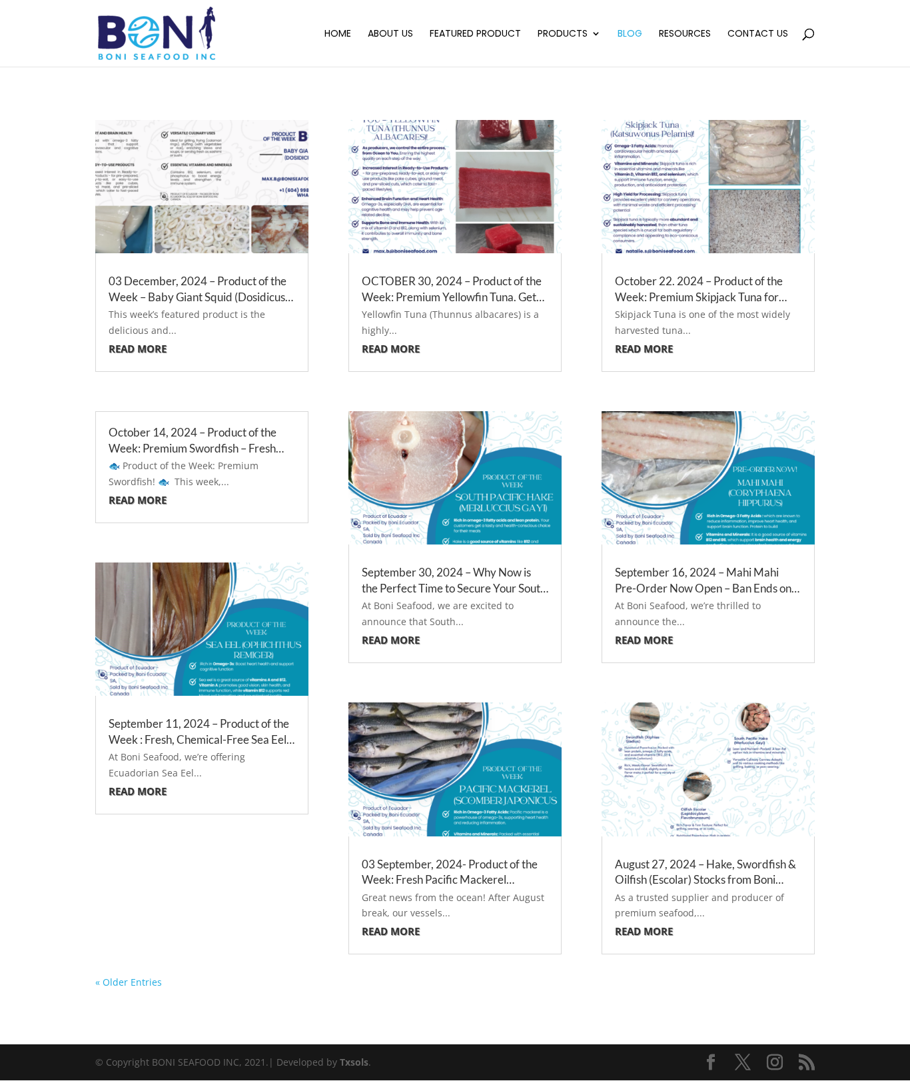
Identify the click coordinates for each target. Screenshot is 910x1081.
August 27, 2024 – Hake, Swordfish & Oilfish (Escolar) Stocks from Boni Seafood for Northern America (705, 880)
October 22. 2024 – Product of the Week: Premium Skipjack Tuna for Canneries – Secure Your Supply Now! (706, 297)
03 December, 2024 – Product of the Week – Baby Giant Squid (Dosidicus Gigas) (197, 297)
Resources (685, 34)
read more (138, 348)
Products (563, 34)
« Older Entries (128, 982)
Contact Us (757, 34)
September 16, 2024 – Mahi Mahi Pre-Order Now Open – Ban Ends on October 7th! (703, 588)
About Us (390, 34)
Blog (630, 34)
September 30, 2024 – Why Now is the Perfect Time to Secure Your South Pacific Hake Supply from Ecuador (454, 588)
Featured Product (475, 34)
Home (337, 34)
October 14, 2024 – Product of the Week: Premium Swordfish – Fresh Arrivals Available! (192, 448)
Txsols (354, 1062)
